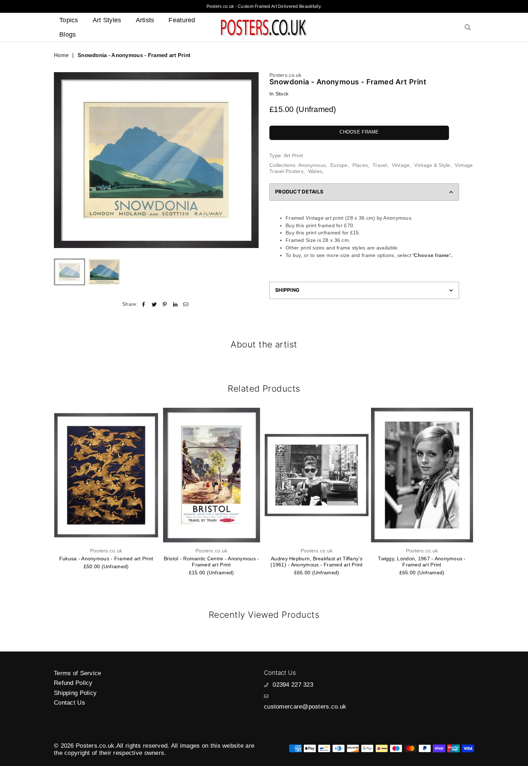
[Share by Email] (186, 304)
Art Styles (107, 20)
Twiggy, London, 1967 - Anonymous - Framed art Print (422, 562)
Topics (68, 20)
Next (252, 160)
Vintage (401, 165)
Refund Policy (73, 682)
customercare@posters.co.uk (305, 706)
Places (360, 165)
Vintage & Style (432, 165)
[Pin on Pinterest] (164, 304)
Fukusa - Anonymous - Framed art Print (106, 558)
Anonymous (312, 165)
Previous (60, 160)
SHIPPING (287, 290)
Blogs (67, 34)
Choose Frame (359, 132)
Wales (315, 171)
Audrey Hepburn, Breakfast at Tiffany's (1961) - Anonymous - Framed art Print (316, 562)
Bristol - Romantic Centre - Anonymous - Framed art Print (211, 562)
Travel (379, 165)
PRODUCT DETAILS (299, 191)
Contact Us (69, 702)
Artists (145, 20)
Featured (181, 20)
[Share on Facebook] (144, 304)
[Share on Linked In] (175, 304)
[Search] (467, 27)
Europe (339, 165)
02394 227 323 (293, 684)
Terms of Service (77, 673)
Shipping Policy (75, 693)
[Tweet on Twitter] (154, 304)
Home (61, 55)
